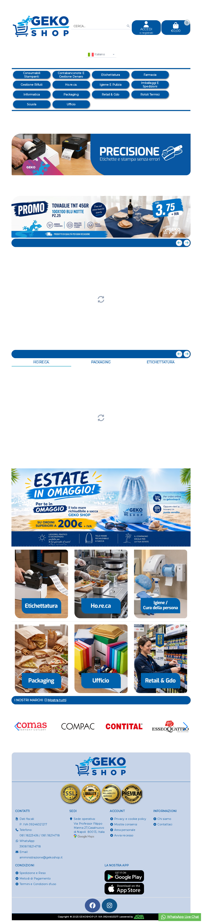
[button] (179, 189)
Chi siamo (164, 819)
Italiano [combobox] (99, 54)
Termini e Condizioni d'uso (38, 884)
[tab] (158, 188)
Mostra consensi (125, 824)
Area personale (124, 830)
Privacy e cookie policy (130, 819)
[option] (32, 75)
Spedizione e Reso (33, 873)
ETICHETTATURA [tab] (160, 362)
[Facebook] (92, 905)
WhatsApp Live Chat (182, 917)
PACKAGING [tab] (101, 362)
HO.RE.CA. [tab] (41, 362)
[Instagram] (109, 905)
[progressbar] (101, 299)
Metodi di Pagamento (35, 878)
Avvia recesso (124, 835)
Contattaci (164, 824)
